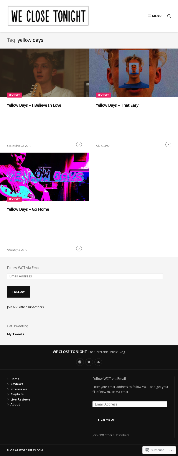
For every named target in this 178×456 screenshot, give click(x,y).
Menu (157, 16)
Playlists (17, 394)
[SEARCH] (167, 16)
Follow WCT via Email (24, 267)
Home (15, 379)
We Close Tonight (70, 351)
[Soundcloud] (98, 362)
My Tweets (15, 334)
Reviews (14, 95)
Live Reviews (20, 399)
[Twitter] (89, 362)
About (15, 404)
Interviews (18, 389)
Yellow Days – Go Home (28, 209)
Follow (18, 292)
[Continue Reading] (79, 144)
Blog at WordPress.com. (25, 450)
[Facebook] (80, 362)
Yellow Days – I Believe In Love (34, 105)
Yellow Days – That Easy (117, 105)
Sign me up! (107, 420)
